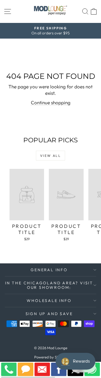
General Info (49, 269)
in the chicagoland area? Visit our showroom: (49, 285)
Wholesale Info (49, 300)
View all (50, 155)
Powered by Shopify (50, 357)
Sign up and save (49, 313)
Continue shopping (50, 102)
